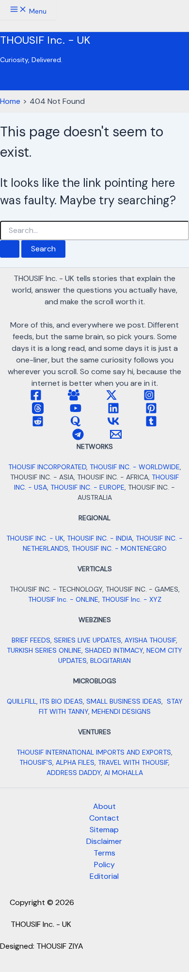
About (104, 806)
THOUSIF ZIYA (59, 946)
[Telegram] (78, 437)
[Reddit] (37, 424)
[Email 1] (115, 437)
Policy (104, 864)
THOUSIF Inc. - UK (45, 40)
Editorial (104, 876)
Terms (104, 853)
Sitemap (104, 829)
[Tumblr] (151, 424)
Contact (104, 818)
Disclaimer (104, 841)
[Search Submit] (9, 249)
